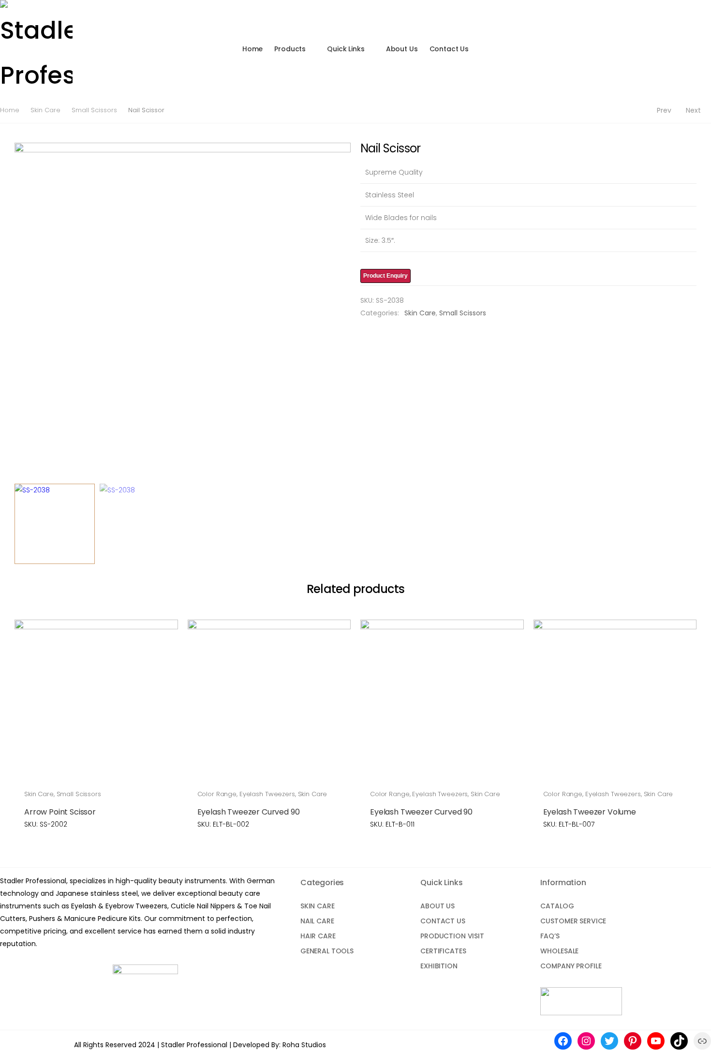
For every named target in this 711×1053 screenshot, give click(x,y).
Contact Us (449, 49)
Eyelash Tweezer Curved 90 (248, 811)
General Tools (327, 951)
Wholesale (559, 951)
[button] (686, 49)
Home (252, 49)
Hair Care (318, 936)
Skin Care (45, 110)
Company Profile (570, 966)
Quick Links (345, 49)
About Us (402, 49)
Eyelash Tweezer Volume (589, 811)
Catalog (557, 906)
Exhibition (439, 966)
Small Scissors (94, 110)
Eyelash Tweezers (267, 794)
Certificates (443, 951)
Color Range (217, 794)
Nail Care (317, 921)
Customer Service (573, 921)
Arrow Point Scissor (60, 811)
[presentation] (13, 310)
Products (290, 49)
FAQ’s (549, 936)
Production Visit (452, 936)
